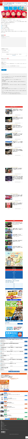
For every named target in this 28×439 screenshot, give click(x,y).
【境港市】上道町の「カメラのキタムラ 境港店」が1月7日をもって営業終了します (17, 229)
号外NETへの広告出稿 (4, 425)
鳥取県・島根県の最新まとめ (9, 280)
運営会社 (3, 422)
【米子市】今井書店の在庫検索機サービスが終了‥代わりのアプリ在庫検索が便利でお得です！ (18, 150)
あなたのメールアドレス (4, 58)
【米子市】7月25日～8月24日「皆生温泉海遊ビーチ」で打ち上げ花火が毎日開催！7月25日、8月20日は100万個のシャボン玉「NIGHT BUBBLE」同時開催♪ (18, 178)
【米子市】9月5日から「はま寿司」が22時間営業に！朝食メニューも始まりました (18, 110)
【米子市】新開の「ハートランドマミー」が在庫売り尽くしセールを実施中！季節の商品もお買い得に (18, 134)
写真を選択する (14, 55)
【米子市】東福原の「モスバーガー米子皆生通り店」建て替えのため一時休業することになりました (18, 118)
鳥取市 (13, 280)
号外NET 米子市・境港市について (5, 429)
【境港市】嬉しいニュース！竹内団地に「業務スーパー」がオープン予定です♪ (18, 142)
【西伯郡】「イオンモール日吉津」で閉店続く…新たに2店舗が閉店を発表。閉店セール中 (18, 204)
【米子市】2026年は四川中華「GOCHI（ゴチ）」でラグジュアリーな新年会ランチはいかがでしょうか (18, 126)
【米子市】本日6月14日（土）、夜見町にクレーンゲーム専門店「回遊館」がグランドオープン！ (18, 196)
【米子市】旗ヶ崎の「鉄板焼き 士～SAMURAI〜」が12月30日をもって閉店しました (17, 247)
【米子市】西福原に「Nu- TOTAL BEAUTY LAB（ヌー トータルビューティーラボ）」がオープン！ (17, 235)
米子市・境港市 (17, 280)
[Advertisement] (14, 101)
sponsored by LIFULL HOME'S (17, 391)
